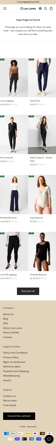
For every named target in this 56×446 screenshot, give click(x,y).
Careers (7, 337)
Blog (5, 319)
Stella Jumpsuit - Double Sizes (41, 159)
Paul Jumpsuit (6, 158)
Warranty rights (12, 367)
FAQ (5, 323)
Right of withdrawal (14, 362)
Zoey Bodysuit (36, 218)
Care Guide (9, 405)
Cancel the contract (19, 416)
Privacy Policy (11, 357)
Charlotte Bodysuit (38, 275)
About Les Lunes (12, 328)
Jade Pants (35, 101)
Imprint (7, 380)
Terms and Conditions (15, 353)
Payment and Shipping (16, 371)
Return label (10, 401)
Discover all (28, 291)
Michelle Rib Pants (8, 218)
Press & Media (11, 333)
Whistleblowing (11, 376)
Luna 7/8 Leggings (8, 275)
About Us (8, 314)
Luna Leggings (7, 101)
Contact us (9, 396)
